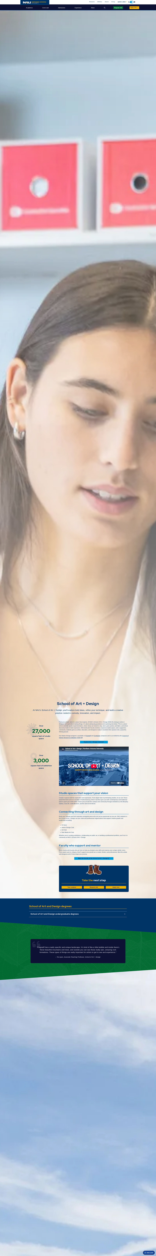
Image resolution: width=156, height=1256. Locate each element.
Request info (94, 887)
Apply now (115, 887)
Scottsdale (97, 735)
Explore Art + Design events (93, 742)
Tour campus (72, 887)
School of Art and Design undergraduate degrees (55, 914)
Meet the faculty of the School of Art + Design (93, 858)
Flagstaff (88, 735)
